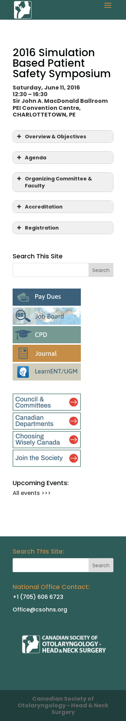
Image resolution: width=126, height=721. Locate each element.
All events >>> (32, 493)
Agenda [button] (35, 157)
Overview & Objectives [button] (55, 136)
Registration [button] (42, 227)
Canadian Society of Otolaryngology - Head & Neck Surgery (63, 705)
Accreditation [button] (44, 206)
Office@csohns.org (40, 610)
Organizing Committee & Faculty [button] (58, 182)
